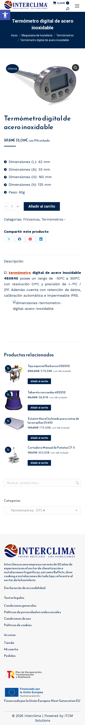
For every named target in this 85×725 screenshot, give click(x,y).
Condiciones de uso (17, 618)
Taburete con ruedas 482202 (47, 392)
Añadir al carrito (41, 206)
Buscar (77, 483)
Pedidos (10, 656)
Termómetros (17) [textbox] (26, 510)
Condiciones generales (20, 605)
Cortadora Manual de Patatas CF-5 (51, 448)
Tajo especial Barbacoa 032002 (49, 366)
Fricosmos (31, 219)
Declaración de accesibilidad (24, 587)
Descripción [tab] (14, 261)
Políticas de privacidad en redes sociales (32, 612)
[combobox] (42, 510)
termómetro (20, 272)
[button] (5, 15)
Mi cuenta (11, 649)
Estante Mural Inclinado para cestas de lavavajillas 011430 (53, 421)
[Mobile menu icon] (77, 6)
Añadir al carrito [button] (39, 381)
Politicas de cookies (18, 625)
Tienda (9, 643)
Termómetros (52, 219)
